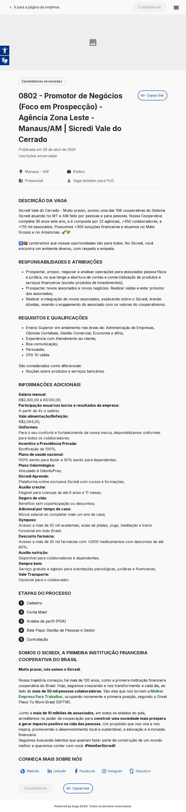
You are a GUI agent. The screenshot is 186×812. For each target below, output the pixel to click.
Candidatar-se (149, 7)
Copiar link (155, 95)
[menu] (176, 7)
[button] (176, 7)
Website (33, 771)
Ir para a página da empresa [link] (36, 7)
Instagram (115, 771)
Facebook (87, 771)
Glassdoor (143, 771)
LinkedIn (60, 771)
